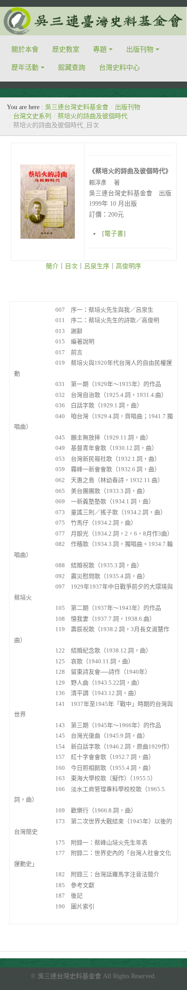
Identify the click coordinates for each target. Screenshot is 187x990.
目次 (71, 266)
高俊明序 (128, 266)
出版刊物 (139, 49)
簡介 (52, 266)
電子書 (113, 233)
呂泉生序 (96, 266)
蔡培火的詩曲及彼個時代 (93, 116)
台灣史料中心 (119, 67)
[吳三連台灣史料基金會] (93, 21)
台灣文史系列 (32, 116)
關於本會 (25, 49)
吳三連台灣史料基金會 (76, 107)
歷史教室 (65, 49)
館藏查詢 (71, 67)
